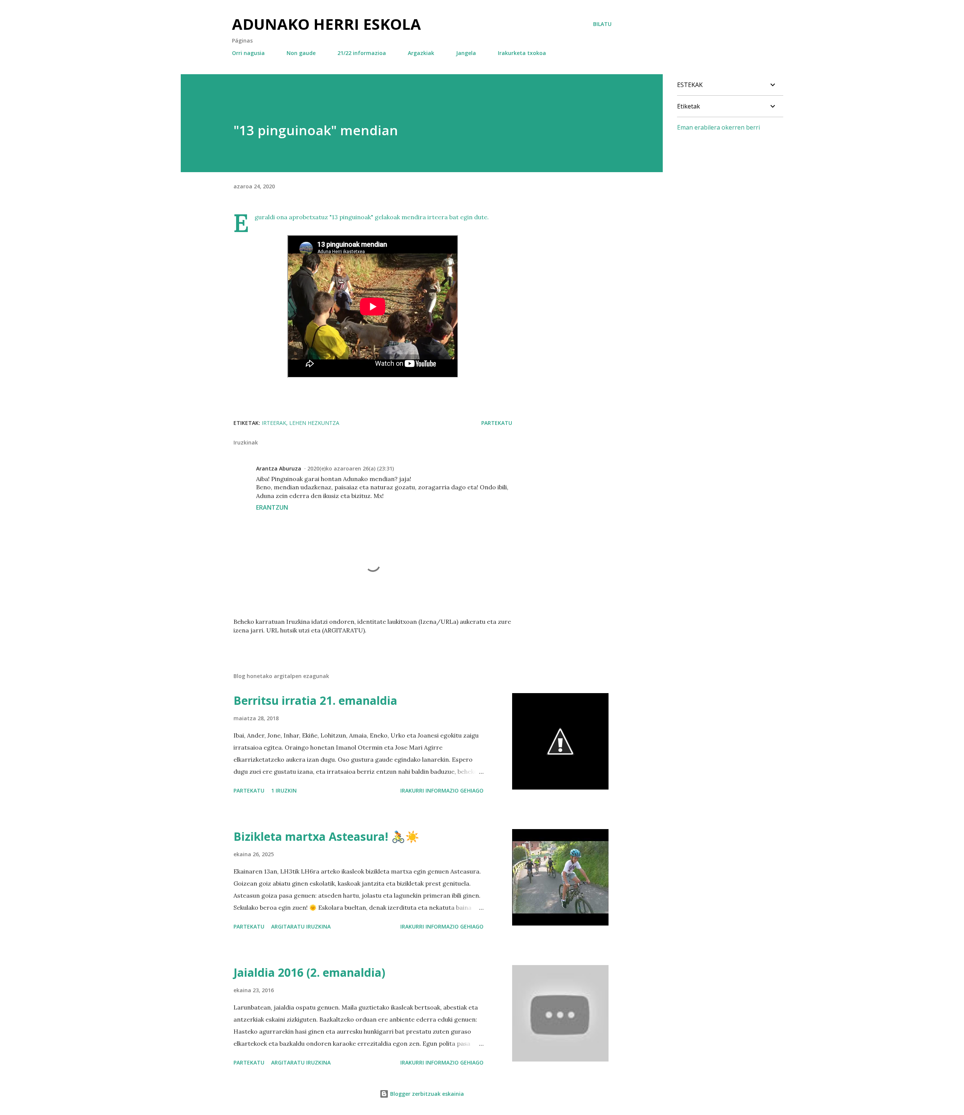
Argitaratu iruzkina (301, 926)
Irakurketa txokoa (522, 53)
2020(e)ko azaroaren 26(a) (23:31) (350, 468)
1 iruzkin (284, 790)
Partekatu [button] (496, 422)
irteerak (274, 422)
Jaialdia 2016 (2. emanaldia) (309, 972)
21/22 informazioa (361, 53)
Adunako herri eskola (326, 24)
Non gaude (301, 53)
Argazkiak (421, 53)
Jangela (466, 53)
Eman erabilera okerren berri (718, 127)
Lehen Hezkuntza (314, 422)
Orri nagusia (248, 53)
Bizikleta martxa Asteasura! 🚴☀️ (326, 836)
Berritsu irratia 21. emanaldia (315, 700)
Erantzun (272, 507)
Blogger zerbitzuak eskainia (426, 1093)
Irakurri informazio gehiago (442, 790)
